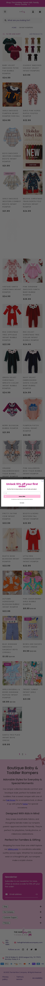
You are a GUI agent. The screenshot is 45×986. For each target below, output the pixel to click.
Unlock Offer (22, 496)
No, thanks (22, 503)
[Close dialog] (42, 481)
